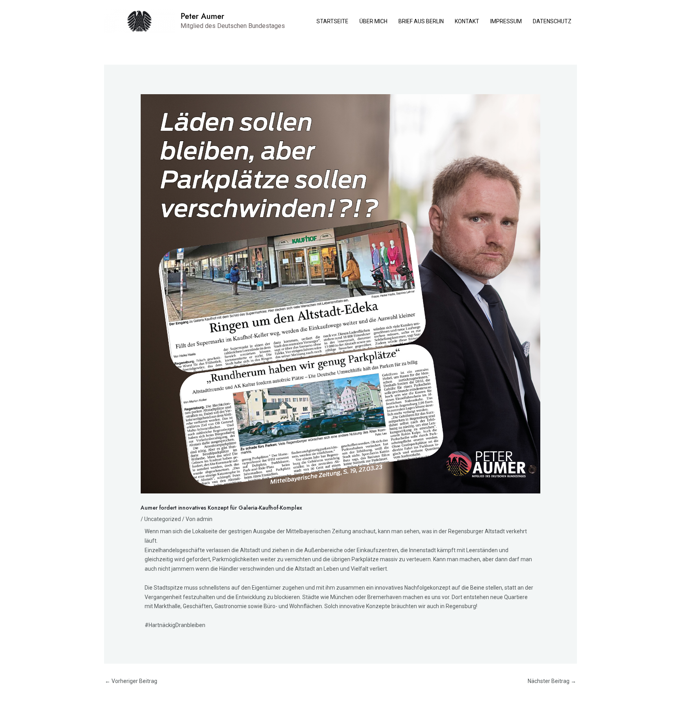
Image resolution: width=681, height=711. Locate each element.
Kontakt (467, 21)
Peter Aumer (202, 16)
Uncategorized (162, 519)
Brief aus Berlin (421, 21)
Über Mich (373, 21)
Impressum (506, 21)
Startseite (332, 21)
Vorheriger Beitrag (131, 681)
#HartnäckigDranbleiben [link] (175, 625)
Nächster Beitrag (552, 681)
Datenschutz (552, 21)
